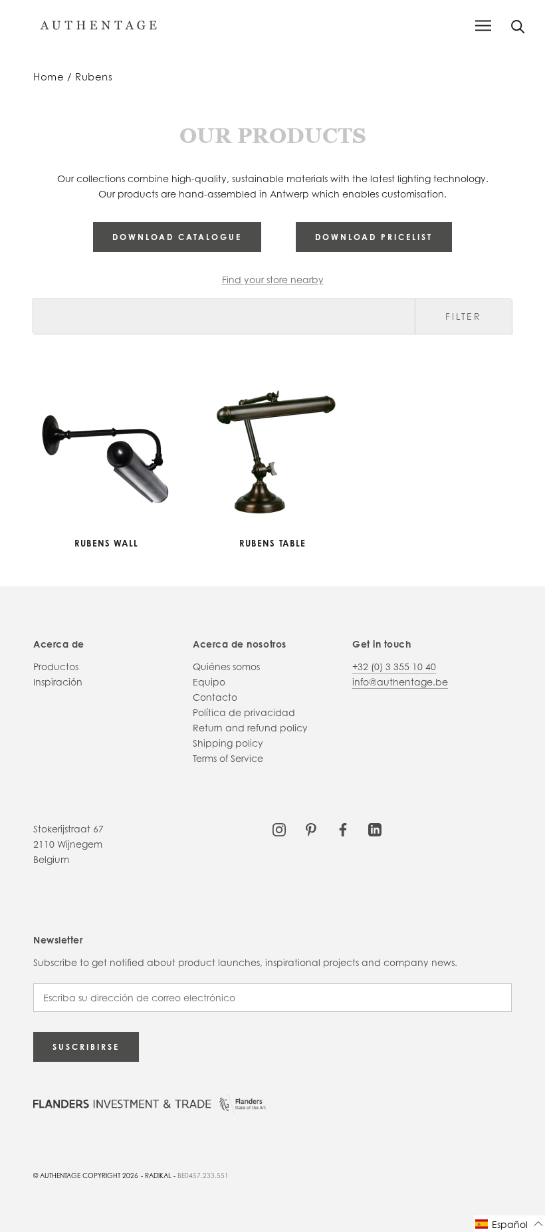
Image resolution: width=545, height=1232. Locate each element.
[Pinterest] (311, 828)
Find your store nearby (273, 279)
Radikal (158, 1175)
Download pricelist (374, 237)
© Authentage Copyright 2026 (85, 1175)
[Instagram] (279, 828)
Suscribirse (86, 1047)
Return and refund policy (250, 727)
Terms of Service (228, 758)
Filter (463, 316)
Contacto (215, 697)
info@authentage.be (400, 681)
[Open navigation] (483, 25)
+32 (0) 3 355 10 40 (394, 666)
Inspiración (57, 681)
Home (48, 76)
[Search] (518, 26)
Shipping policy (228, 743)
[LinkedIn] (375, 828)
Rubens (93, 76)
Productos (55, 666)
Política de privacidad (244, 712)
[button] (509, 1223)
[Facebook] (343, 828)
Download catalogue (177, 237)
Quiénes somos (226, 666)
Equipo (209, 681)
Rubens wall (106, 543)
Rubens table (272, 543)
